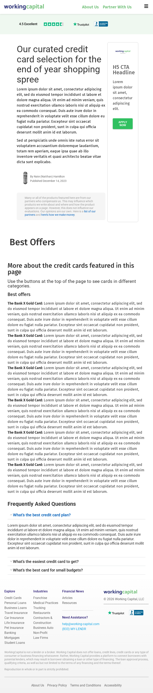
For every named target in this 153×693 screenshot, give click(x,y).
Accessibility (113, 685)
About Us (90, 7)
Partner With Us (117, 7)
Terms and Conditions (85, 685)
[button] (76, 515)
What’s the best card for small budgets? (48, 570)
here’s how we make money (58, 214)
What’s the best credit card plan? (42, 515)
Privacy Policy (57, 685)
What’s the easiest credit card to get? (46, 561)
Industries (40, 591)
